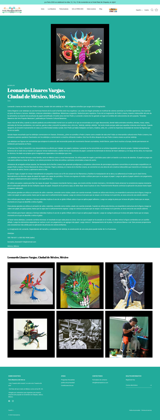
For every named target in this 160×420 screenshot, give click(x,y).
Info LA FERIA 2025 (77, 9)
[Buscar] (152, 10)
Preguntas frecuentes (68, 380)
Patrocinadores (63, 9)
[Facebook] (9, 401)
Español (138, 10)
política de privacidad (68, 382)
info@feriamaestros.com (100, 382)
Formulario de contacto (99, 380)
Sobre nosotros (91, 9)
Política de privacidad (134, 410)
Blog (100, 9)
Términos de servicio (146, 410)
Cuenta (146, 10)
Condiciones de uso (67, 385)
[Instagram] (13, 401)
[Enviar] (151, 385)
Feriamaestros (16, 415)
